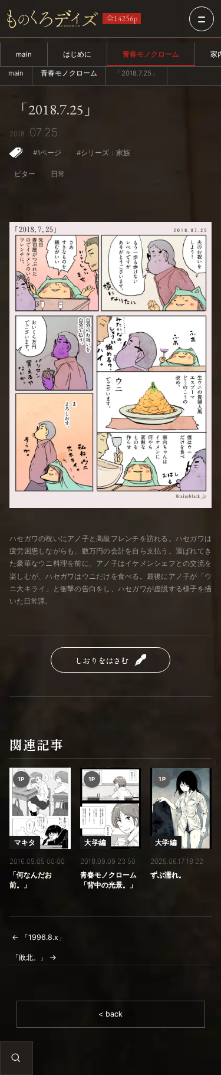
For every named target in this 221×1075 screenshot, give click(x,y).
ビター (24, 174)
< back (110, 1014)
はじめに (77, 54)
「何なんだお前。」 (30, 880)
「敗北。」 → (34, 957)
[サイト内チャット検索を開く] (16, 1058)
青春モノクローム (151, 54)
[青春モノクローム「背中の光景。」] (110, 808)
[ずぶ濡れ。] (181, 808)
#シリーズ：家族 (103, 153)
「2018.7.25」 (56, 109)
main (24, 54)
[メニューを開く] (201, 18)
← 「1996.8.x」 (38, 937)
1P (21, 779)
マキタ (25, 842)
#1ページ (47, 153)
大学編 (95, 842)
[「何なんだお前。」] (40, 808)
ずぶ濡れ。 (168, 874)
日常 (58, 174)
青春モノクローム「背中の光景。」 (108, 880)
